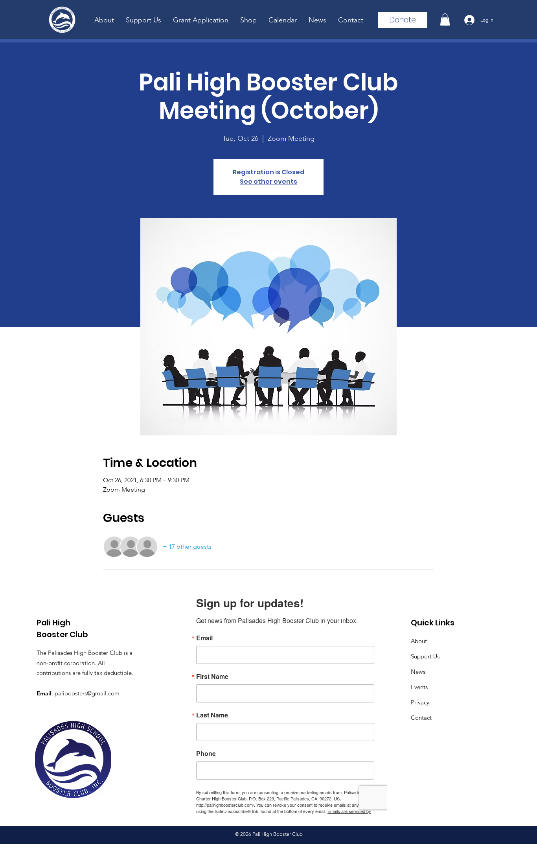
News (418, 671)
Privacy (420, 702)
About (419, 641)
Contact (421, 717)
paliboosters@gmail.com (87, 693)
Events (419, 687)
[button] (445, 19)
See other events (268, 181)
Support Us (425, 656)
